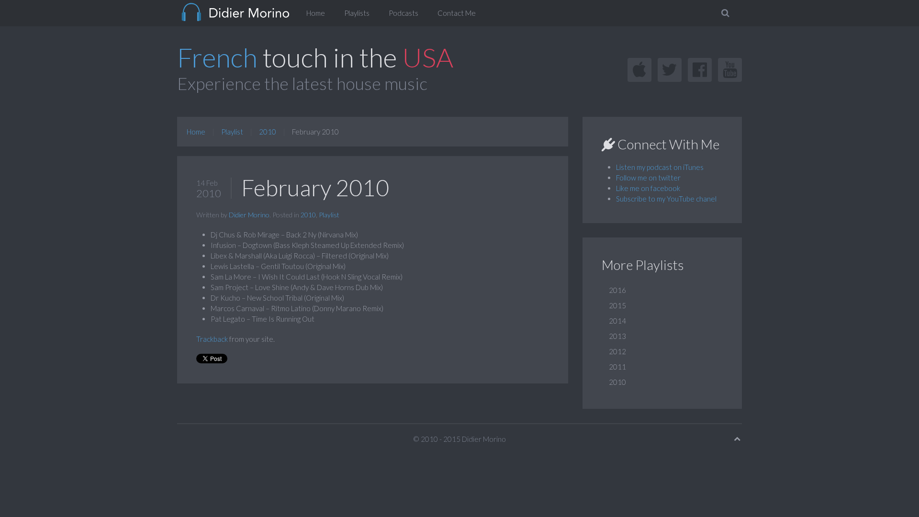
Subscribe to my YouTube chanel (666, 198)
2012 (617, 351)
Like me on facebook (648, 188)
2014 (617, 320)
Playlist (232, 131)
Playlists (357, 13)
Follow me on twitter (648, 177)
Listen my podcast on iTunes (660, 167)
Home (315, 13)
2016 (617, 290)
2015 (617, 305)
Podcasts (403, 13)
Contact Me (456, 13)
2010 (267, 131)
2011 (617, 366)
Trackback (212, 339)
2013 (617, 336)
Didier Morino (249, 215)
